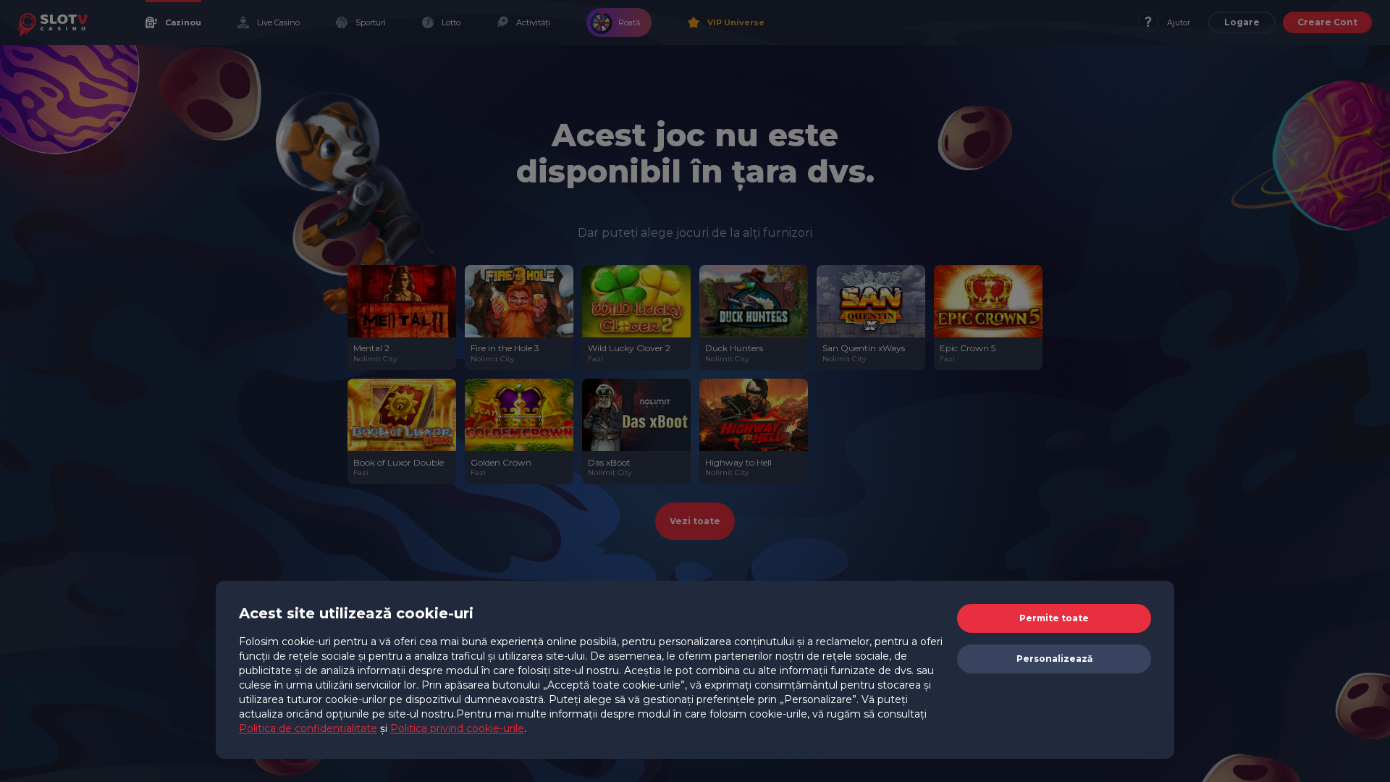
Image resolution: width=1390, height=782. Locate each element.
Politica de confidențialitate (308, 728)
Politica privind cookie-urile (457, 728)
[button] (1054, 618)
